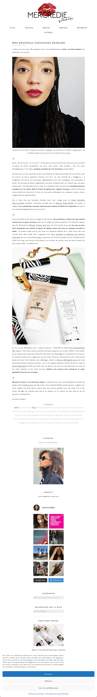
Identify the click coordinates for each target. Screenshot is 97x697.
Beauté (46, 28)
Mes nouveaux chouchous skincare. (39, 42)
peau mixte (37, 419)
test (77, 423)
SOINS (29, 408)
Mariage (63, 28)
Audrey (48, 150)
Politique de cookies (36, 693)
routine (65, 419)
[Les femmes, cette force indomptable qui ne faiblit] (56, 521)
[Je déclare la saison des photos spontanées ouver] (40, 568)
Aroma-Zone (28, 385)
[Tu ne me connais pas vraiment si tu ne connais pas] (40, 553)
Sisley (38, 237)
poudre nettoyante (52, 419)
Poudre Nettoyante (19, 366)
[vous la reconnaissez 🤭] (56, 537)
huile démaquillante (66, 411)
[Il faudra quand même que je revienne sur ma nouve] (56, 553)
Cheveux (29, 28)
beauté (62, 407)
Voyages (48, 32)
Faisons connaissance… (48, 442)
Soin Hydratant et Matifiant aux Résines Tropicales (50, 423)
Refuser (48, 681)
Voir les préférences (48, 688)
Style (12, 28)
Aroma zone (48, 407)
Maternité (82, 28)
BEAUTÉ (23, 408)
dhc (39, 411)
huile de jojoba (49, 411)
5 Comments (48, 405)
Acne (39, 407)
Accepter (48, 674)
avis (56, 407)
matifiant (58, 415)
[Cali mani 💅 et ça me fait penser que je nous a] (56, 568)
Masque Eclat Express (65, 203)
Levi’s (68, 153)
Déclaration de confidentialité (56, 693)
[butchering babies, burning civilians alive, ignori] (40, 537)
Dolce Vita (77, 150)
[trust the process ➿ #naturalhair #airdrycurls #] (40, 521)
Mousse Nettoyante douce (67, 360)
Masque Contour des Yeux (39, 225)
